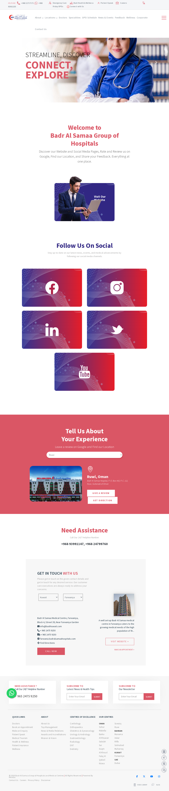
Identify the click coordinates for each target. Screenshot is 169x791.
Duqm (102, 748)
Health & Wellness (20, 741)
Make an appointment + (124, 649)
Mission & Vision (48, 738)
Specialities (75, 17)
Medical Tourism (20, 738)
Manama (119, 734)
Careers (123, 3)
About (38, 17)
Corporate (142, 17)
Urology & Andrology (80, 734)
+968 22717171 (27, 3)
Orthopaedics (76, 727)
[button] (12, 62)
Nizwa (102, 763)
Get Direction (102, 500)
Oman (101, 723)
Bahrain (118, 731)
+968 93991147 (72, 544)
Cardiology (75, 723)
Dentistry (74, 749)
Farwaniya (119, 756)
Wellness (130, 17)
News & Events (105, 17)
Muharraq (119, 748)
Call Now (51, 651)
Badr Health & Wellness (84, 3)
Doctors (63, 17)
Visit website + (120, 641)
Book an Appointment (22, 727)
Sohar (102, 727)
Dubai (117, 763)
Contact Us (41, 29)
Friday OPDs (58, 6)
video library (142, 785)
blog (158, 785)
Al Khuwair (104, 738)
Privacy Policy (33, 780)
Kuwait (118, 752)
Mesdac (12, 777)
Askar (117, 738)
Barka (101, 734)
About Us (45, 723)
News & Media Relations (52, 730)
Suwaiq (118, 723)
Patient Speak (107, 3)
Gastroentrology (77, 738)
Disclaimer (45, 780)
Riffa (117, 741)
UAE (116, 759)
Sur (100, 745)
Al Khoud (103, 752)
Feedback (120, 17)
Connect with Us (76, 6)
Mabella (102, 730)
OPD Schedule (89, 17)
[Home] (18, 16)
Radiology (75, 741)
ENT (72, 745)
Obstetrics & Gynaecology (82, 730)
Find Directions (47, 642)
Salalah (102, 741)
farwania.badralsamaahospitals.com (58, 638)
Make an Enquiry (20, 730)
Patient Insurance (20, 745)
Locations (50, 17)
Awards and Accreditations (53, 734)
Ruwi (117, 727)
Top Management (49, 727)
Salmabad (119, 745)
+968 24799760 (96, 544)
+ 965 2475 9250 (26, 696)
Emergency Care (60, 3)
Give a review (101, 493)
